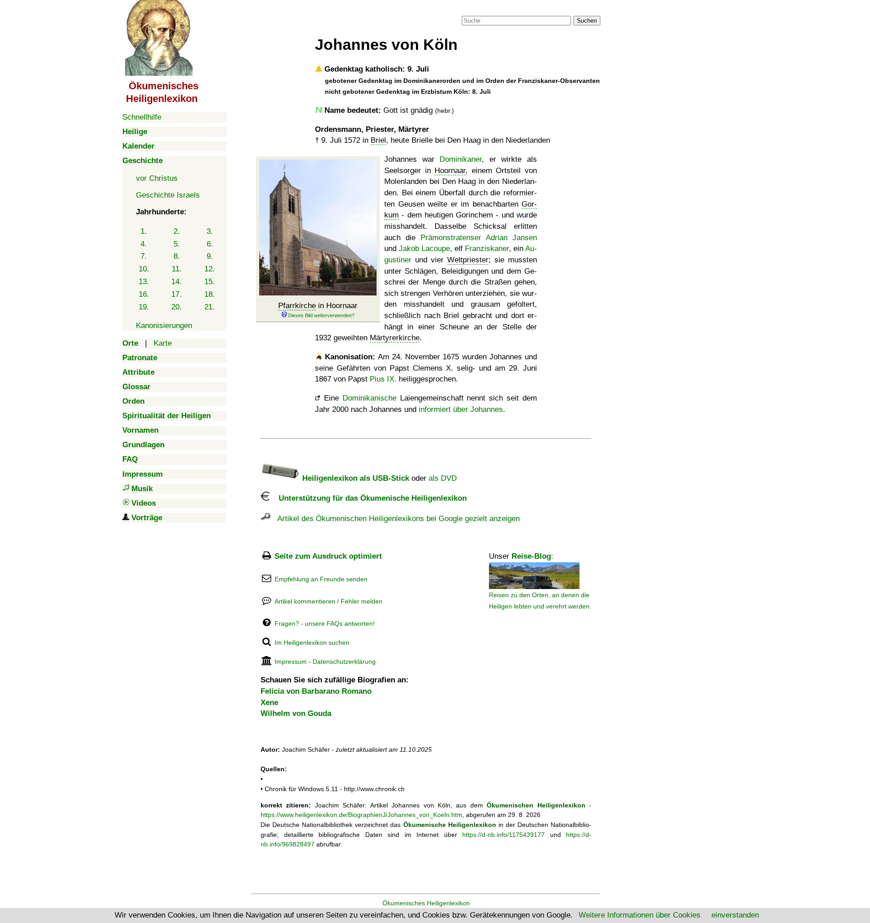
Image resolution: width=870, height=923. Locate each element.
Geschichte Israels (168, 195)
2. (177, 231)
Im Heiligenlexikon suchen (312, 642)
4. (143, 244)
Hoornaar (450, 170)
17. (176, 294)
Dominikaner (461, 159)
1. (143, 231)
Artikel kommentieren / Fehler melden (328, 601)
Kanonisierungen (164, 325)
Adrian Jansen (511, 237)
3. (210, 231)
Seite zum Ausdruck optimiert (328, 556)
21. (209, 307)
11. (177, 269)
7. (143, 256)
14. (176, 281)
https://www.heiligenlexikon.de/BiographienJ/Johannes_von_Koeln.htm (361, 814)
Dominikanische (369, 398)
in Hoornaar (318, 305)
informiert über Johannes (461, 409)
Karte (163, 343)
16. (144, 294)
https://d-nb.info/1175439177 (503, 834)
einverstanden (735, 915)
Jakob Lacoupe (424, 248)
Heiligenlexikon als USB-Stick (354, 478)
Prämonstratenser (450, 237)
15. (209, 281)
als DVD (443, 478)
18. (209, 294)
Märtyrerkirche (395, 337)
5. (177, 244)
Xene (269, 702)
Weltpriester (467, 260)
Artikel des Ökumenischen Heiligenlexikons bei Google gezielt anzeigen (395, 518)
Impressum (291, 661)
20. (176, 307)
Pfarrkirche (297, 305)
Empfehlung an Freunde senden (321, 579)
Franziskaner (487, 248)
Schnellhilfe (141, 117)
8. (177, 256)
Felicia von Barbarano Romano (316, 691)
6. (210, 244)
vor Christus (157, 178)
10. (144, 269)
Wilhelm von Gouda (296, 713)
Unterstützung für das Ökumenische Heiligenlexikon (368, 498)
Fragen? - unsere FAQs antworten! (325, 623)
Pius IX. (383, 379)
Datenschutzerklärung (344, 661)
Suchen (587, 20)
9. (210, 256)
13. (144, 281)
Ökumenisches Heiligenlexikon (426, 903)
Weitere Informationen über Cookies (640, 915)
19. (144, 307)
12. (209, 269)
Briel (378, 140)
